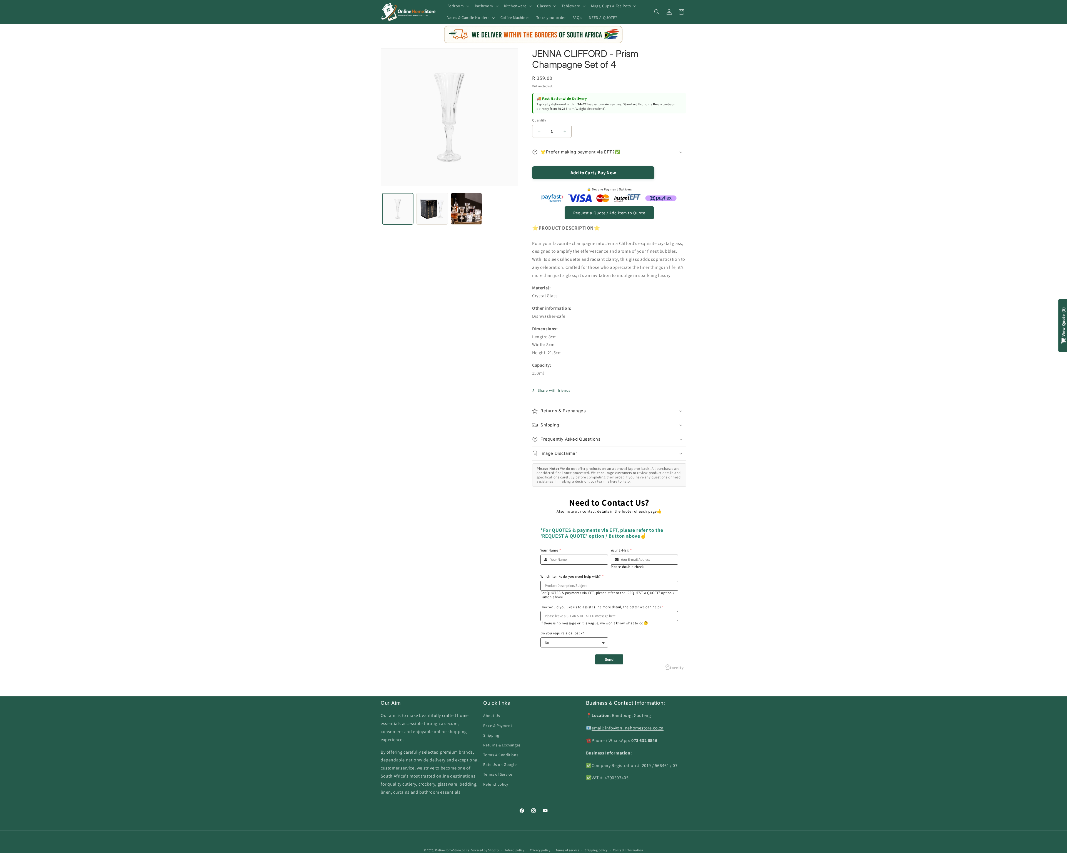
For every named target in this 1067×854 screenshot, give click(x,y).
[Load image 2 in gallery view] (432, 208)
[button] (458, 6)
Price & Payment (497, 725)
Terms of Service (497, 774)
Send (609, 659)
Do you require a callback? (562, 633)
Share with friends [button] (554, 390)
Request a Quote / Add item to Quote (609, 212)
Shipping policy (596, 850)
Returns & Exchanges (501, 745)
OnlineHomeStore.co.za (452, 850)
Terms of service (567, 850)
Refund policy (495, 784)
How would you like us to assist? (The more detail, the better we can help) (602, 607)
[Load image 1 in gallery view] (397, 208)
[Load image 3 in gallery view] (466, 208)
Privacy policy (540, 850)
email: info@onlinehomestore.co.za (628, 728)
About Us (491, 715)
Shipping (491, 735)
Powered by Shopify (484, 850)
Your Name (550, 550)
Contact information (628, 850)
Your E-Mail (621, 550)
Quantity (539, 120)
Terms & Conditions (500, 755)
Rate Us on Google (500, 764)
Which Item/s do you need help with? (572, 576)
